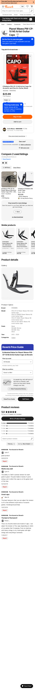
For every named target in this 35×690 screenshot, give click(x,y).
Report (5, 461)
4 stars (3, 426)
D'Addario (14, 308)
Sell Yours (25, 399)
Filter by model (6, 358)
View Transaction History (18, 389)
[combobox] (15, 362)
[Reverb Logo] (9, 6)
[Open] (30, 362)
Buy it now (17, 117)
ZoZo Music (11, 129)
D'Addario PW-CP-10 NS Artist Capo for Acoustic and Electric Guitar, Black (17, 87)
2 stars (3, 431)
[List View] (6, 162)
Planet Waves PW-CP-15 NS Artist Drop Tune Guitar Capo (22, 245)
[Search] (31, 11)
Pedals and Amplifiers (25, 14)
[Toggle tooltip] (19, 49)
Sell (22, 6)
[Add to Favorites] (17, 34)
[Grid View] (3, 162)
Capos (13, 338)
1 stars (3, 433)
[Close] (21, 104)
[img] (19, 128)
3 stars (3, 428)
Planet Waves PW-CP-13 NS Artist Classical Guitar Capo (7, 245)
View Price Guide (9, 399)
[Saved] (27, 6)
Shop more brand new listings (16, 136)
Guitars (16, 14)
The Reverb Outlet (7, 14)
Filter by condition (7, 369)
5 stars (3, 423)
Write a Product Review (17, 419)
